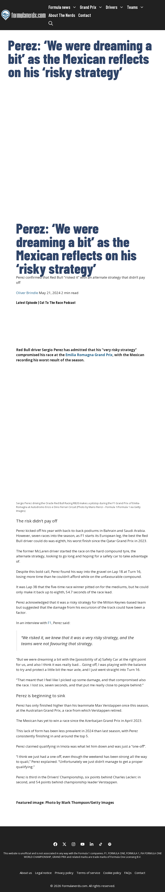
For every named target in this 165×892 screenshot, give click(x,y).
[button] (51, 23)
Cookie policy (112, 873)
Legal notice (43, 873)
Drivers (111, 7)
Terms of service (88, 873)
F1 (50, 622)
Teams (132, 7)
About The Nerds (61, 15)
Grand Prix (88, 7)
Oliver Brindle (27, 292)
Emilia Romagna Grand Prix (88, 355)
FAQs (128, 873)
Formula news (59, 7)
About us (26, 873)
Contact (84, 15)
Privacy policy (64, 873)
